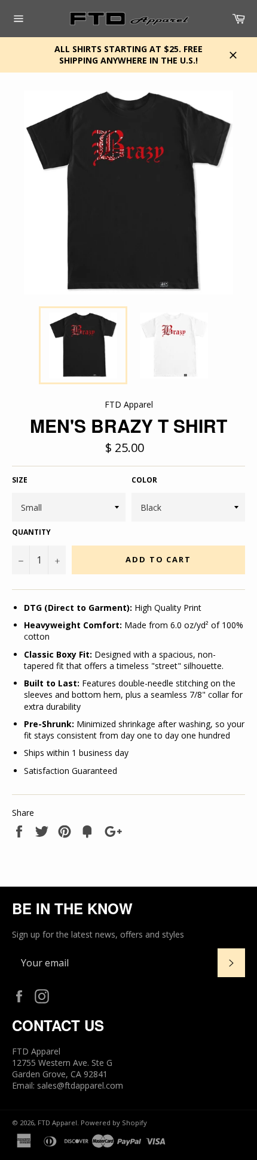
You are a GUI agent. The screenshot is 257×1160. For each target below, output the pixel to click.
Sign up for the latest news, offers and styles (98, 934)
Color (144, 480)
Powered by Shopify (114, 1122)
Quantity (31, 532)
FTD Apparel (57, 1122)
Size (19, 480)
